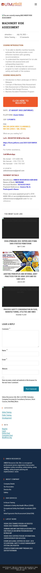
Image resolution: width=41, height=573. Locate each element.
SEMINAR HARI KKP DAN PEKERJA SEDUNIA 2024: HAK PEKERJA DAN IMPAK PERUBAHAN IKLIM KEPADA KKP (20, 531)
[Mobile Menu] (36, 4)
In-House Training (9, 502)
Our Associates (9, 487)
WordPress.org (7, 437)
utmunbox (8, 34)
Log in (4, 431)
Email (4, 360)
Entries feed (6, 433)
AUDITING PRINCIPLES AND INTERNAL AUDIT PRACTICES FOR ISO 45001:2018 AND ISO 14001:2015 (20, 276)
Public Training (6, 415)
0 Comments (24, 37)
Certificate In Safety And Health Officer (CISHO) (18, 505)
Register (4, 429)
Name (4, 350)
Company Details (9, 484)
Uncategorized (7, 418)
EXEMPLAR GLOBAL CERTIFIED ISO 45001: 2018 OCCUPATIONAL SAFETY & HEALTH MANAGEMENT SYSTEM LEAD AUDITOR (19, 543)
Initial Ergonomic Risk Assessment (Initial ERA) (19, 513)
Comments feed (7, 435)
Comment (6, 329)
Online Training (10, 37)
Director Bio (7, 489)
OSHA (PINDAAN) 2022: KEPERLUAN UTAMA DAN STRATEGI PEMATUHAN (20, 242)
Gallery (6, 492)
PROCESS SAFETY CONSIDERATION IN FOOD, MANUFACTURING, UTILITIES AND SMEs (20, 310)
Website (4, 369)
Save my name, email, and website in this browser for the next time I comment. (19, 381)
